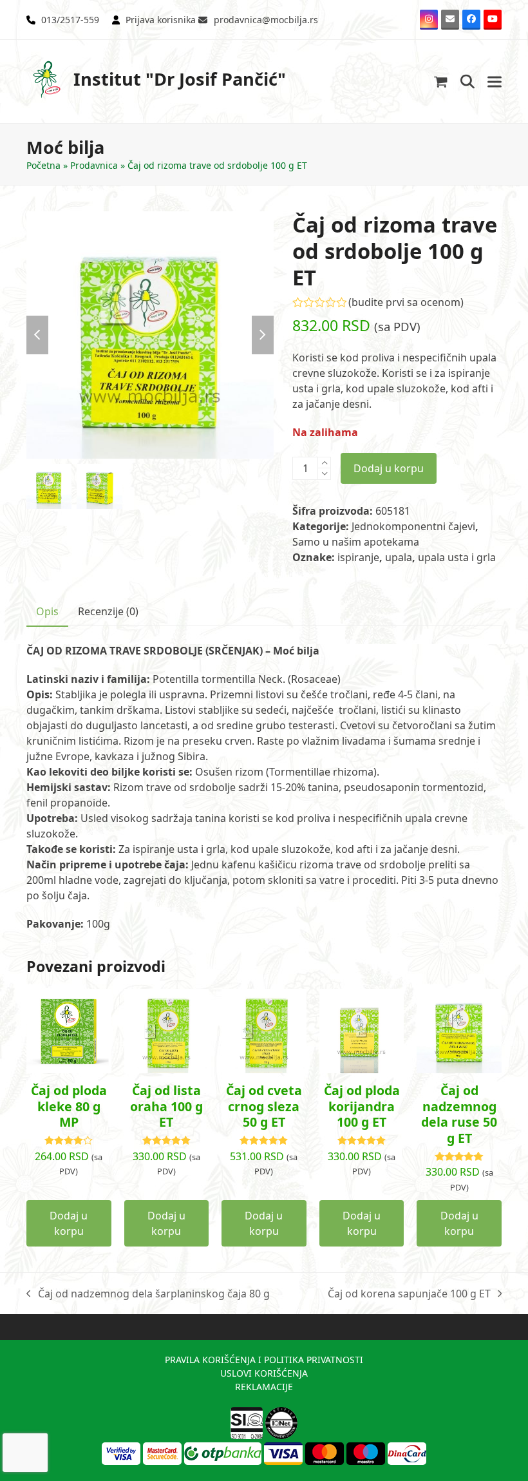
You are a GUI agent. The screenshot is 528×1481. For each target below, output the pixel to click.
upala (398, 557)
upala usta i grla (457, 557)
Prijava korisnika (161, 20)
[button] (441, 81)
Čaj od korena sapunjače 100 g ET (409, 1293)
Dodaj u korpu (389, 468)
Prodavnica (94, 165)
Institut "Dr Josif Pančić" (179, 79)
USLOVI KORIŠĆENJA (264, 1373)
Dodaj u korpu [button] (69, 1223)
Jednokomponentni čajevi (413, 526)
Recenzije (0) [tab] (108, 611)
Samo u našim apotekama (355, 542)
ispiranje (358, 557)
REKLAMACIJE (264, 1387)
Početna (43, 165)
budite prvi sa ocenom (406, 302)
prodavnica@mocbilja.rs (266, 20)
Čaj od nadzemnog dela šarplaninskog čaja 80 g (148, 1293)
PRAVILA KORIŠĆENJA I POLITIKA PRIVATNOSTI (264, 1359)
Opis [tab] (47, 611)
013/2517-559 (70, 20)
